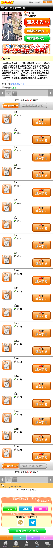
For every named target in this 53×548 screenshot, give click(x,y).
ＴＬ (20, 537)
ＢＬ (33, 537)
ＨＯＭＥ (5, 546)
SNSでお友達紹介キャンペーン (31, 500)
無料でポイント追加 (27, 530)
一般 (6, 537)
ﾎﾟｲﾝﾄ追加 (16, 546)
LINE (10, 509)
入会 (47, 546)
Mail (41, 509)
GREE (26, 509)
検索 (37, 546)
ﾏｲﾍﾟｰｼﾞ (26, 546)
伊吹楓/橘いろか (18, 84)
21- (14, 93)
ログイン (48, 2)
